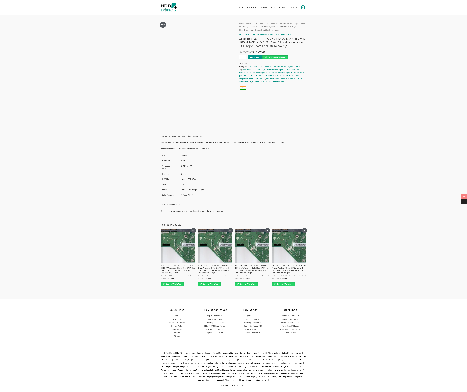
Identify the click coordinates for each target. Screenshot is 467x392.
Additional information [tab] (181, 136)
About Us (264, 7)
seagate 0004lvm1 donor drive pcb (252, 79)
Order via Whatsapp (276, 57)
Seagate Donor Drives (214, 316)
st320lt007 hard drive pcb (262, 82)
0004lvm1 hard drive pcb (273, 70)
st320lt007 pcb (278, 82)
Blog (273, 7)
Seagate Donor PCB (288, 34)
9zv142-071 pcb (292, 76)
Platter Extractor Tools (290, 323)
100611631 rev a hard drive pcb (278, 73)
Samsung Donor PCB (252, 323)
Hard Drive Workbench (290, 316)
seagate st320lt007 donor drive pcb (279, 79)
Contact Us (293, 7)
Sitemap (177, 336)
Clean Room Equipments (290, 329)
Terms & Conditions (177, 323)
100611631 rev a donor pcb (254, 73)
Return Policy (177, 329)
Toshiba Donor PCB (252, 329)
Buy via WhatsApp (173, 284)
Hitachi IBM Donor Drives (214, 326)
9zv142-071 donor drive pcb (253, 76)
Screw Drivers (290, 333)
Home (240, 7)
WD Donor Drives (214, 319)
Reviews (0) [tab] (197, 136)
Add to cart (255, 57)
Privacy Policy (177, 326)
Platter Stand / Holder (290, 326)
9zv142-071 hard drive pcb (275, 76)
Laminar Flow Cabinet (290, 319)
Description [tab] (165, 136)
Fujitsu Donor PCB (252, 333)
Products (250, 7)
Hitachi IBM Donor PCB (252, 326)
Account (282, 7)
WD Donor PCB (252, 319)
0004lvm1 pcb (289, 70)
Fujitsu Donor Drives (214, 333)
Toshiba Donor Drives (214, 329)
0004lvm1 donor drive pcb (253, 70)
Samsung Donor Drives (215, 323)
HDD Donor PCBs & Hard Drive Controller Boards (273, 24)
